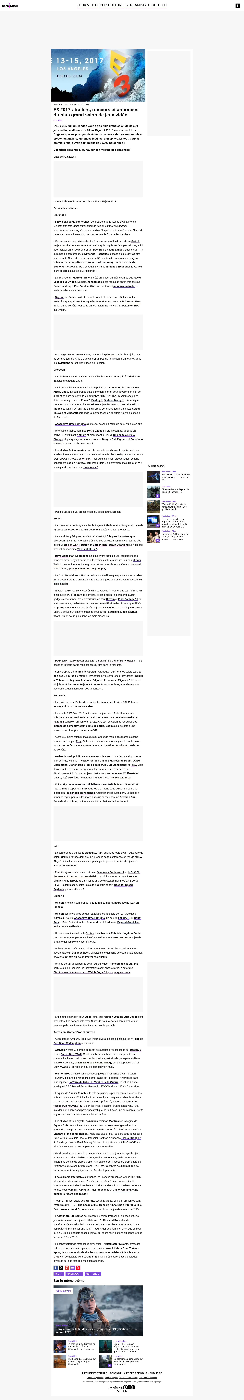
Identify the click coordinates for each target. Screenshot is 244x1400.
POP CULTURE (112, 5)
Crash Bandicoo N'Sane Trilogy (93, 1062)
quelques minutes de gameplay (87, 568)
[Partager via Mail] (72, 1268)
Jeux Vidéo (58, 120)
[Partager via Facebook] (56, 1268)
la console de (81, 792)
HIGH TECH (157, 5)
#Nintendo (92, 1274)
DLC (76, 575)
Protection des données (148, 1378)
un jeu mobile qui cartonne (70, 245)
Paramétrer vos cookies (128, 1378)
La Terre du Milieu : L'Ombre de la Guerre (93, 1082)
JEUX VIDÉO (88, 5)
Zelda (96, 245)
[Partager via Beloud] (78, 1268)
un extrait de (114, 660)
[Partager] (67, 1268)
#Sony (59, 1274)
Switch (135, 241)
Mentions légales (111, 1378)
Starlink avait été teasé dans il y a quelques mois (92, 972)
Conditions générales (95, 1378)
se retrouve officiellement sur (89, 784)
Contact (115, 1373)
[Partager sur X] (61, 1268)
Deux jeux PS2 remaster (69, 660)
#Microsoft (74, 1274)
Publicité (156, 1373)
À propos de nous (135, 1373)
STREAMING (136, 5)
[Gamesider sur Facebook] (238, 6)
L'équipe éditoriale (94, 1373)
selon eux (84, 458)
